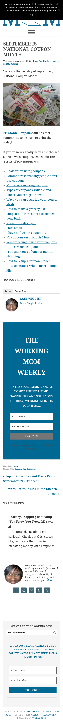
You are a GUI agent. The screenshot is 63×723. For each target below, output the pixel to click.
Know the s (14, 223)
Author (8, 291)
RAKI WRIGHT (30, 298)
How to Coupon (29, 469)
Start (10, 228)
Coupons (18, 469)
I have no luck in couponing (26, 232)
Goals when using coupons (25, 171)
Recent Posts (21, 291)
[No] (59, 10)
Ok (31, 15)
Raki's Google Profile (31, 303)
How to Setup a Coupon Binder (28, 261)
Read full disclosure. (49, 61)
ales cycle (29, 223)
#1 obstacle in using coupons (27, 185)
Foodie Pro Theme (38, 712)
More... (50, 580)
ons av (30, 190)
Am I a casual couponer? (24, 247)
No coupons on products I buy (27, 237)
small (18, 228)
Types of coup (16, 190)
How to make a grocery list (25, 209)
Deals (15, 466)
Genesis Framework (43, 715)
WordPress (39, 718)
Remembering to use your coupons (31, 242)
